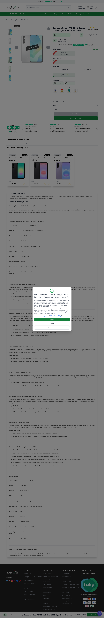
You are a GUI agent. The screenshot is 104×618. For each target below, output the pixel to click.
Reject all (52, 323)
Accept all (52, 319)
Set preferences (52, 327)
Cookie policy (44, 316)
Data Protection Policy (55, 316)
